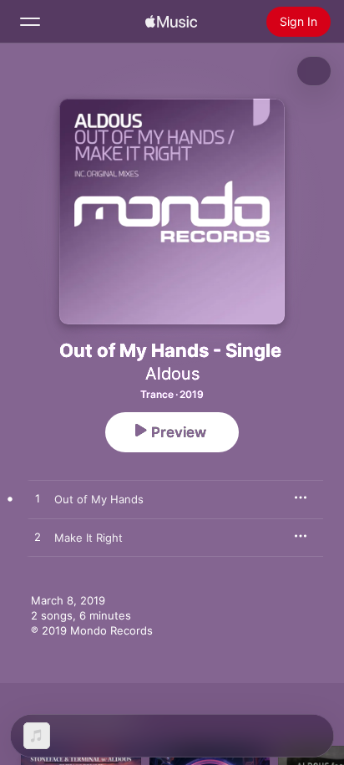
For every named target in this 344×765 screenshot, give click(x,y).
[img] (171, 21)
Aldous (172, 374)
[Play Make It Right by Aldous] (37, 537)
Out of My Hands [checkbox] (99, 499)
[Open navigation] (30, 21)
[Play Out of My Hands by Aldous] (37, 499)
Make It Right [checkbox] (88, 537)
